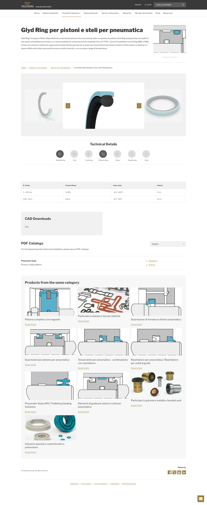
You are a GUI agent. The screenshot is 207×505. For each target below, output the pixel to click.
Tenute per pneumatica (60, 68)
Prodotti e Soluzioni (38, 68)
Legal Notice (74, 484)
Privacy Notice (86, 484)
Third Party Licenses (129, 484)
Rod (27, 226)
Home (23, 68)
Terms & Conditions (101, 484)
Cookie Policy (114, 484)
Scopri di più (30, 324)
